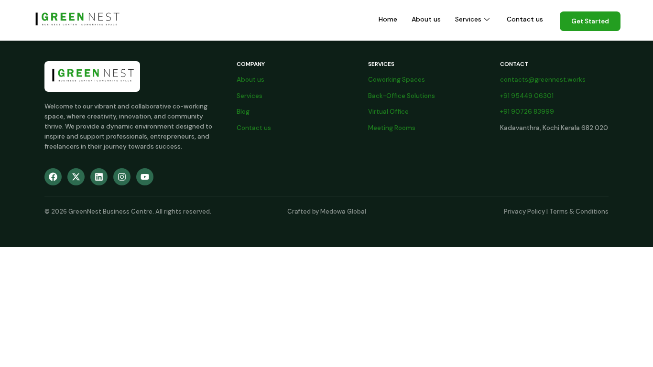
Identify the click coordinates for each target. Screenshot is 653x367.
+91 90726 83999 (527, 112)
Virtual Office (388, 112)
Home (388, 19)
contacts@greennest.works (543, 80)
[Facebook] (53, 176)
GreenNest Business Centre (110, 211)
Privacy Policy (524, 211)
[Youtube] (144, 176)
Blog (243, 112)
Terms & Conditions (579, 211)
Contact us (525, 19)
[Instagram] (122, 176)
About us (426, 19)
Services (468, 19)
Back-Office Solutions (401, 96)
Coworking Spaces (396, 80)
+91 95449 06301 (527, 96)
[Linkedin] (99, 176)
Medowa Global (343, 211)
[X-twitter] (76, 176)
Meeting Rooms (391, 128)
